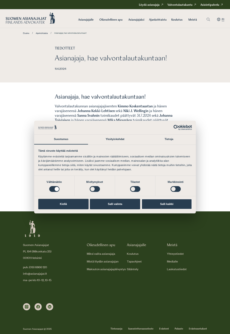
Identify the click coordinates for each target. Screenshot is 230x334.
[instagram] (26, 306)
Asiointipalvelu (209, 5)
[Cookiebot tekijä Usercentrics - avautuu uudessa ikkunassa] (176, 127)
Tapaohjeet (134, 261)
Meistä (192, 19)
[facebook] (38, 306)
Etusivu (26, 33)
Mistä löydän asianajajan (103, 261)
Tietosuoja (116, 329)
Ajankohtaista (158, 19)
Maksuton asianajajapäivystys (106, 269)
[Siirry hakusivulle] (208, 19)
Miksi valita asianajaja (101, 253)
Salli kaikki (166, 203)
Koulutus (177, 19)
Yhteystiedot (175, 253)
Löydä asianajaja (149, 5)
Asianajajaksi (136, 19)
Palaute (179, 329)
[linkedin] (49, 306)
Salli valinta (115, 203)
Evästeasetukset (198, 329)
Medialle (172, 261)
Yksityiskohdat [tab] (115, 139)
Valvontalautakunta (179, 5)
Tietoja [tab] (169, 139)
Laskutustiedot (177, 269)
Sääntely (132, 269)
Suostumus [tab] (61, 139)
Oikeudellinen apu (111, 19)
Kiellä (63, 203)
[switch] (95, 189)
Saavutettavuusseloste (140, 329)
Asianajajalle (86, 19)
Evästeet (164, 329)
